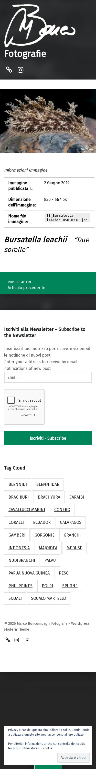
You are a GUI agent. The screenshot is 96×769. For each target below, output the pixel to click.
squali (15, 598)
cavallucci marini (26, 509)
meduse (74, 547)
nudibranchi (21, 560)
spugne (70, 585)
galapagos (70, 522)
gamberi (16, 535)
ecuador (42, 522)
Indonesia (19, 547)
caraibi (76, 497)
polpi (47, 585)
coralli (16, 522)
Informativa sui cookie (37, 748)
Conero (62, 509)
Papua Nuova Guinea (29, 573)
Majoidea (48, 547)
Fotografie (25, 53)
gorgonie (45, 535)
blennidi (17, 484)
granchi (72, 535)
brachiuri (18, 497)
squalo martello (48, 598)
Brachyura (49, 497)
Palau (50, 560)
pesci (64, 573)
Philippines (20, 585)
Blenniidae (47, 484)
